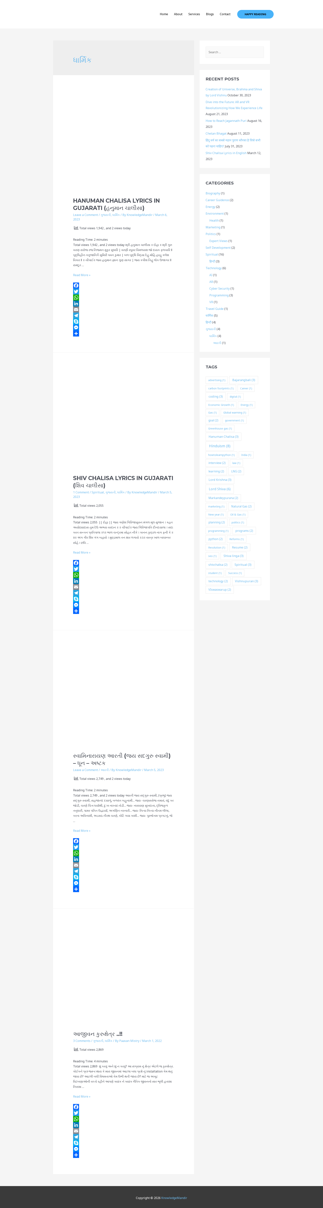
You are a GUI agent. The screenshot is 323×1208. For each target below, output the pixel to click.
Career (246, 388)
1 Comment (81, 492)
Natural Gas (241, 506)
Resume (239, 547)
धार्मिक (209, 315)
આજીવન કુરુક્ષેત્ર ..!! (97, 1033)
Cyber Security (219, 288)
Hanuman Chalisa (224, 437)
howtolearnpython (221, 455)
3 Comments (81, 1041)
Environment (215, 213)
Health (214, 220)
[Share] (123, 333)
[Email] (123, 309)
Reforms (236, 539)
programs (244, 531)
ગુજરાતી (106, 215)
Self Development (218, 248)
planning (216, 522)
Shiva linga (234, 556)
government (234, 420)
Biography (213, 193)
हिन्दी (212, 261)
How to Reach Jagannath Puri (226, 121)
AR (211, 282)
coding (216, 396)
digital (235, 396)
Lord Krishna (220, 480)
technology (218, 581)
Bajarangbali (243, 380)
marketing (216, 506)
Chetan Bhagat (216, 133)
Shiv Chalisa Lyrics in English (226, 153)
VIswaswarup (219, 590)
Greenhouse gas (220, 428)
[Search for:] (235, 52)
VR (211, 302)
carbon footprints (221, 388)
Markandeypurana (223, 498)
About (178, 14)
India (246, 455)
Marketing (213, 227)
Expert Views (218, 241)
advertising (216, 380)
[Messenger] (123, 327)
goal (213, 420)
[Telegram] (123, 315)
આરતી (105, 770)
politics (238, 522)
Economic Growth (221, 405)
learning (216, 471)
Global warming (234, 412)
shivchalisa (217, 565)
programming (218, 531)
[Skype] (123, 321)
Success (235, 573)
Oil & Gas (238, 514)
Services (194, 14)
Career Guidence (217, 200)
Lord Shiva (219, 489)
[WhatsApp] (123, 298)
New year (216, 514)
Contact (225, 14)
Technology (214, 268)
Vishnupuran (246, 581)
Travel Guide (215, 309)
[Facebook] (123, 286)
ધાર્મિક (116, 215)
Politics (211, 234)
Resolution (216, 547)
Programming (219, 295)
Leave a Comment (85, 215)
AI (210, 275)
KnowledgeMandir (174, 1198)
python (215, 539)
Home (164, 14)
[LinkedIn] (123, 303)
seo (212, 556)
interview (217, 463)
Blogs (210, 14)
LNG (236, 471)
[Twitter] (123, 292)
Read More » (81, 275)
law (236, 463)
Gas (212, 412)
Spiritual (98, 492)
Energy (210, 207)
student (215, 573)
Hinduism (219, 446)
